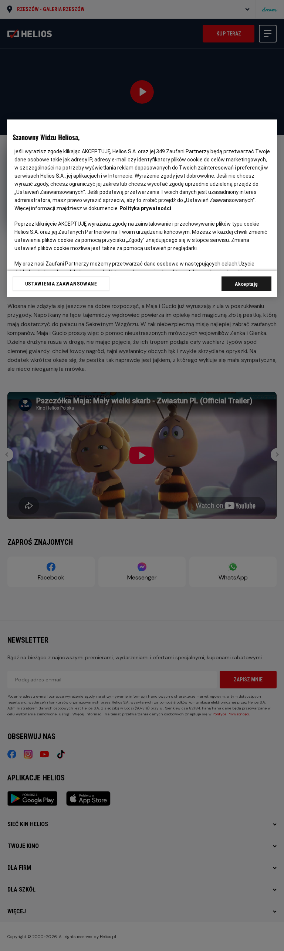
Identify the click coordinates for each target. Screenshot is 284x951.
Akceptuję (246, 284)
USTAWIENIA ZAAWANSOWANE (61, 284)
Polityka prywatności (145, 209)
